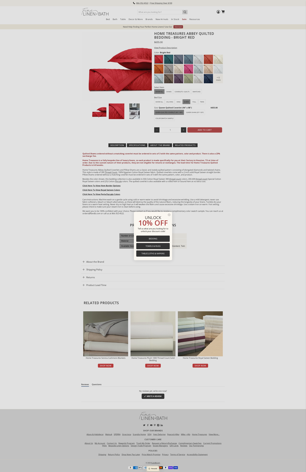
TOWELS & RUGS (153, 246)
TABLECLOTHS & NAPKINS (153, 253)
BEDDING (153, 238)
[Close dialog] (169, 215)
